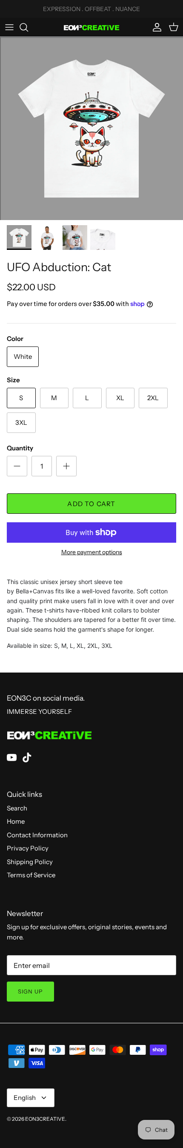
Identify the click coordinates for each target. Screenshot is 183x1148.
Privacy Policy (28, 848)
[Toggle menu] (9, 27)
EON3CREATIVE (45, 1119)
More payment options (91, 552)
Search (17, 808)
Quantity (20, 448)
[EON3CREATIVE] (91, 27)
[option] (91, 128)
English (25, 1098)
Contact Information (37, 835)
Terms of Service (31, 875)
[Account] (155, 27)
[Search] (28, 27)
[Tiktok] (27, 757)
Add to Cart (91, 504)
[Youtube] (12, 757)
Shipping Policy (30, 862)
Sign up (30, 991)
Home (16, 821)
